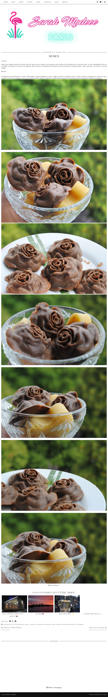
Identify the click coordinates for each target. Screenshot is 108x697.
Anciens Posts (61, 52)
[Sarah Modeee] (54, 27)
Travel (29, 2)
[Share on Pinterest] (15, 621)
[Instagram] (97, 2)
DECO (57, 2)
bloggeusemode (18, 624)
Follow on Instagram (55, 687)
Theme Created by (98, 694)
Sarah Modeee (11, 694)
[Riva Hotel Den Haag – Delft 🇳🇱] (14, 603)
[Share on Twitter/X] (12, 621)
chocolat (32, 624)
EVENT (21, 2)
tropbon (80, 624)
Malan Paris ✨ (66, 614)
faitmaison (47, 624)
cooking (39, 624)
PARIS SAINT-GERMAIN (98, 629)
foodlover (66, 624)
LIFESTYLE (47, 2)
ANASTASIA (11, 629)
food (53, 624)
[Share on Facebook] (10, 621)
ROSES (54, 56)
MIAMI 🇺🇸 (40, 614)
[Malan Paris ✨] (67, 603)
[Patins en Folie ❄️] (93, 603)
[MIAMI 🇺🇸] (40, 603)
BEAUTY (65, 2)
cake (26, 624)
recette (73, 624)
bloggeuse (7, 624)
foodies (58, 624)
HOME (5, 2)
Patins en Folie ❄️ (93, 614)
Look (13, 2)
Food (38, 2)
